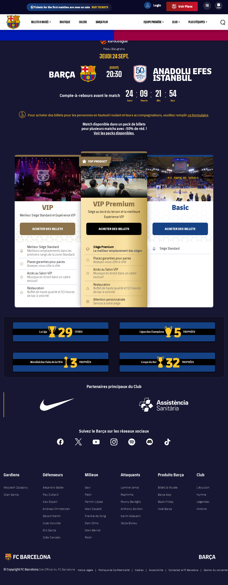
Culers (83, 22)
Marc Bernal (92, 530)
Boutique (65, 22)
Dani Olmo (92, 523)
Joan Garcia (11, 494)
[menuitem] (218, 4)
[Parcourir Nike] (57, 405)
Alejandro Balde (53, 487)
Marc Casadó (93, 509)
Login (154, 6)
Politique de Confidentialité (114, 569)
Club (174, 22)
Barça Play (102, 22)
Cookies (139, 569)
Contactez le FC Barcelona (183, 569)
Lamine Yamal (130, 487)
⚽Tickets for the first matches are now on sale (69, 7)
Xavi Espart (50, 501)
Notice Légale (85, 569)
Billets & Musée (40, 22)
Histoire (202, 509)
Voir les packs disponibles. (114, 133)
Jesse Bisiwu (129, 523)
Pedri (88, 494)
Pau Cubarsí (51, 494)
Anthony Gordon (132, 509)
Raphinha (127, 494)
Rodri (88, 537)
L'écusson (203, 487)
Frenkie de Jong (95, 516)
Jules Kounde (52, 523)
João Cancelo (51, 537)
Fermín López (94, 501)
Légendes (203, 501)
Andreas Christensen (56, 509)
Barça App (164, 494)
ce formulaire (198, 115)
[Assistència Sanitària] (163, 405)
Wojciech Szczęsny (16, 487)
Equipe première (152, 22)
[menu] (219, 6)
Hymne (201, 494)
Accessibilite (156, 569)
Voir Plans (185, 6)
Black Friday (166, 501)
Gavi (87, 487)
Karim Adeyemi (131, 516)
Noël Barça (165, 509)
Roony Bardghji (131, 501)
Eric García (49, 530)
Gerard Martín (52, 516)
